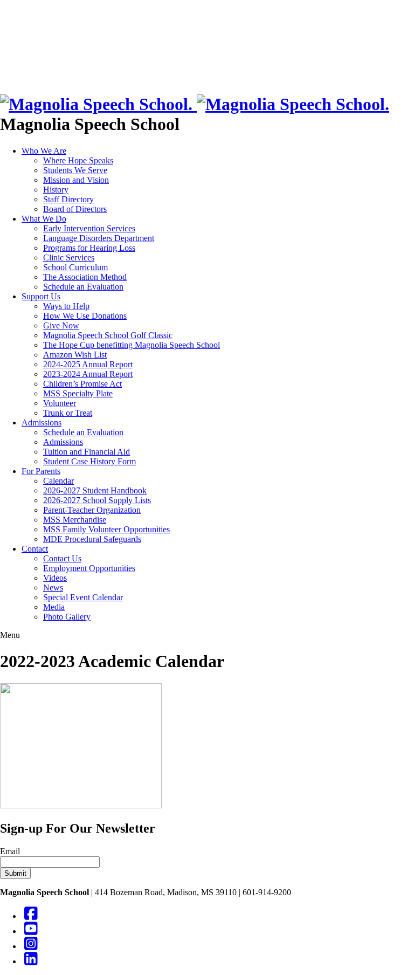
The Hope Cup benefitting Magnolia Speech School (131, 344)
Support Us (41, 296)
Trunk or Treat (67, 412)
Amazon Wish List (75, 354)
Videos (55, 577)
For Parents (41, 471)
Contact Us (62, 558)
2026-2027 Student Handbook (95, 490)
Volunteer (59, 403)
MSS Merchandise (74, 519)
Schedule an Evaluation (83, 286)
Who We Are (44, 150)
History (55, 189)
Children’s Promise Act (82, 383)
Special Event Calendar (83, 597)
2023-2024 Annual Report (88, 374)
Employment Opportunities (89, 568)
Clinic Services (68, 257)
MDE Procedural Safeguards (92, 539)
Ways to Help (66, 306)
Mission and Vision (76, 179)
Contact (35, 548)
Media (54, 607)
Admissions (41, 422)
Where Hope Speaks (78, 160)
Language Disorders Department (98, 238)
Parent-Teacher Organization (92, 509)
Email (10, 851)
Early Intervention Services (89, 228)
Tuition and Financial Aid (86, 451)
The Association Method (85, 276)
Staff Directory (68, 199)
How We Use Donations (85, 315)
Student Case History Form (89, 461)
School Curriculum (75, 267)
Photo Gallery (67, 616)
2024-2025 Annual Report (88, 364)
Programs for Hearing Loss (89, 247)
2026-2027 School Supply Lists (97, 500)
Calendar (58, 480)
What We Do (44, 218)
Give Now (61, 325)
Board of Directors (75, 209)
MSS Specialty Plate (78, 393)
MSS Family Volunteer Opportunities (106, 529)
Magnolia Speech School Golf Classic (107, 335)
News (53, 587)
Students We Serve (75, 170)
